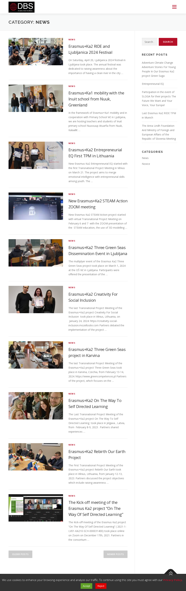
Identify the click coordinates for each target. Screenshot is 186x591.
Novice (146, 164)
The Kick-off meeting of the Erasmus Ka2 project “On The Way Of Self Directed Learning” (95, 508)
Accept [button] (86, 586)
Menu (174, 7)
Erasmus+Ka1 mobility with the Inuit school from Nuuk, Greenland (96, 99)
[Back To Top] (170, 573)
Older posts (20, 554)
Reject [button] (101, 586)
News (71, 39)
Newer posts (115, 554)
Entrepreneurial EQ (153, 83)
